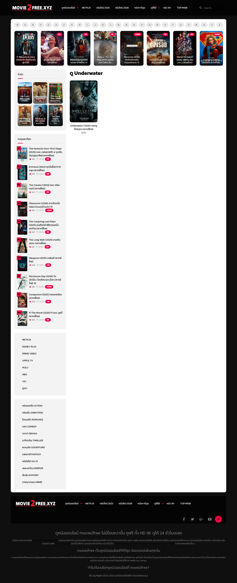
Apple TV (27, 360)
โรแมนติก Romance (32, 419)
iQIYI (24, 388)
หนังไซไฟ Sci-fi (30, 461)
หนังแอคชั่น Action (32, 406)
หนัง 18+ (167, 8)
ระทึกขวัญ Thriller (32, 440)
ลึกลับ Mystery (30, 475)
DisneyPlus (143, 543)
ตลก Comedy (29, 426)
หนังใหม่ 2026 (122, 8)
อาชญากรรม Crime (32, 482)
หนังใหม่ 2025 (103, 8)
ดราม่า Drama (29, 433)
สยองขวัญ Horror (32, 468)
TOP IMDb (182, 8)
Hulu (25, 367)
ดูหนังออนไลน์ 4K (50, 540)
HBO (24, 374)
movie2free (37, 540)
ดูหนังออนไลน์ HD (62, 543)
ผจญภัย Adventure (33, 447)
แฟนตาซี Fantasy (31, 454)
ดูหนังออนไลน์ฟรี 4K (123, 543)
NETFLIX (86, 8)
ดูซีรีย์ (153, 8)
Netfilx (135, 543)
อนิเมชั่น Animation (32, 412)
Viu (24, 381)
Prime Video (29, 353)
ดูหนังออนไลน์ (68, 8)
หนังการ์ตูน (139, 8)
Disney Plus (29, 346)
